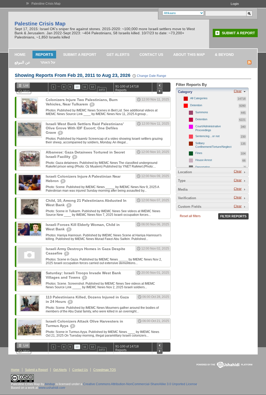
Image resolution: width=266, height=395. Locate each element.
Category (185, 92)
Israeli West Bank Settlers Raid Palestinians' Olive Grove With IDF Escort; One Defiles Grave (85, 128)
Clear (238, 91)
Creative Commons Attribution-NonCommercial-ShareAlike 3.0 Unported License (140, 384)
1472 (102, 89)
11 (84, 86)
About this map (189, 54)
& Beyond (224, 54)
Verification (187, 198)
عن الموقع (22, 62)
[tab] (212, 92)
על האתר (47, 62)
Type (181, 181)
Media (183, 189)
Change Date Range (151, 76)
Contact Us (151, 54)
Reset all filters (190, 216)
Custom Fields (189, 207)
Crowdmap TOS (104, 370)
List (25, 85)
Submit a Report (238, 33)
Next (160, 91)
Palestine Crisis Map (46, 3)
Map (26, 91)
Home (20, 54)
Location (185, 172)
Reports (44, 54)
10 (77, 86)
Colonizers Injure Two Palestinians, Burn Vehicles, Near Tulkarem (82, 102)
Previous (160, 85)
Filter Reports (233, 216)
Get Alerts (118, 54)
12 (92, 86)
